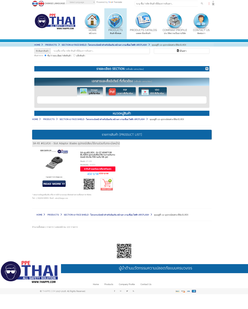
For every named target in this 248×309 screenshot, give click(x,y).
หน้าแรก (93, 31)
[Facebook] (114, 291)
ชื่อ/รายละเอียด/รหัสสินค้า (59, 55)
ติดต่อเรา (201, 31)
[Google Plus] (121, 291)
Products (108, 284)
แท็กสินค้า (80, 55)
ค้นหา (182, 50)
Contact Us (146, 284)
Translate (118, 2)
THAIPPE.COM (48, 291)
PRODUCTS (51, 45)
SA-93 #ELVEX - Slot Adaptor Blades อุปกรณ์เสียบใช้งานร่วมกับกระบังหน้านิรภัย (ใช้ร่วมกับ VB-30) (97, 154)
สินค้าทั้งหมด (115, 31)
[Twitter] (127, 291)
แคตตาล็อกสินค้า (143, 31)
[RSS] (133, 291)
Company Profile (127, 284)
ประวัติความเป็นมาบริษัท (175, 31)
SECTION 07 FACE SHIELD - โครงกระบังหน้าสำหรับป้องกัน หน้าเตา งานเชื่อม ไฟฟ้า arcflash (104, 45)
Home (37, 45)
